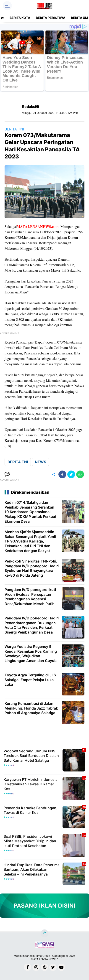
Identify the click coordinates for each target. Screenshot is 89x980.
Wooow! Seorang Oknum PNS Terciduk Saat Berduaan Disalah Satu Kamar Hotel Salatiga (31, 756)
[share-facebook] (62, 474)
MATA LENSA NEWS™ (44, 959)
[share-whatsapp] (80, 474)
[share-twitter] (71, 474)
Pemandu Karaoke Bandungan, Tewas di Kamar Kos (31, 810)
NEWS (40, 462)
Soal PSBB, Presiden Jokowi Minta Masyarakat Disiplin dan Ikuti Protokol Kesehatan (30, 841)
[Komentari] (7, 474)
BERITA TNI (14, 129)
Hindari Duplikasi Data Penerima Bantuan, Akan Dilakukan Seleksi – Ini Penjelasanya (32, 870)
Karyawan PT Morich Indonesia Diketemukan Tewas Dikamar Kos (31, 784)
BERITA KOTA (20, 18)
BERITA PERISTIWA (50, 18)
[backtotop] (44, 933)
